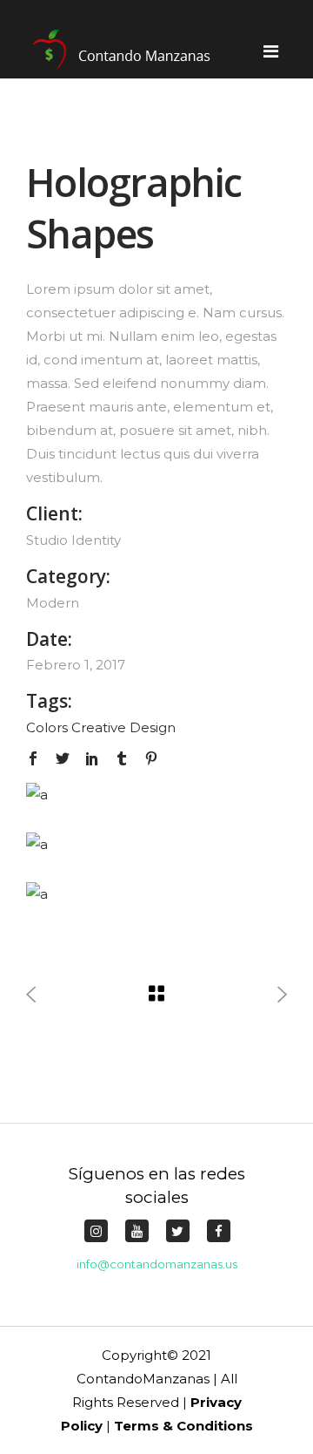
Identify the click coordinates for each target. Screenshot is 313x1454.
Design (153, 727)
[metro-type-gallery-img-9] (143, 894)
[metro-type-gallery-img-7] (143, 794)
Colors (47, 727)
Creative (98, 727)
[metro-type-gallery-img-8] (143, 844)
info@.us (157, 1264)
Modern (52, 603)
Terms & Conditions (183, 1425)
